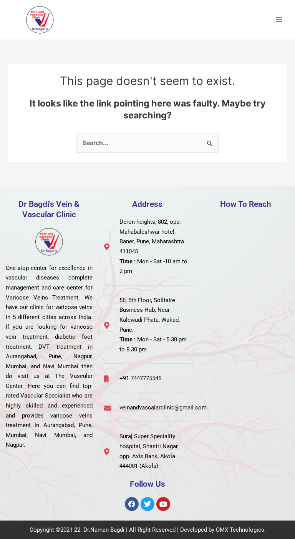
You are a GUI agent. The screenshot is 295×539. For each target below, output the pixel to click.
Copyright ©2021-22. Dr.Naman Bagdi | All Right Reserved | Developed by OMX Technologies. (148, 529)
